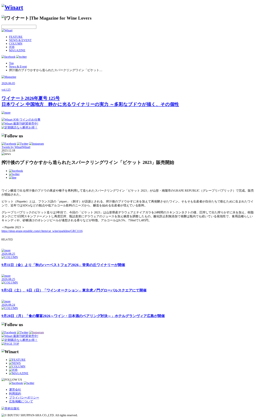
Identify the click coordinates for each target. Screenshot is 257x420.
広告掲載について (21, 401)
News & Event (18, 66)
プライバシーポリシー (24, 397)
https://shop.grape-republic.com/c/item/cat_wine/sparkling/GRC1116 (42, 231)
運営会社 (15, 389)
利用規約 (15, 393)
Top (11, 63)
